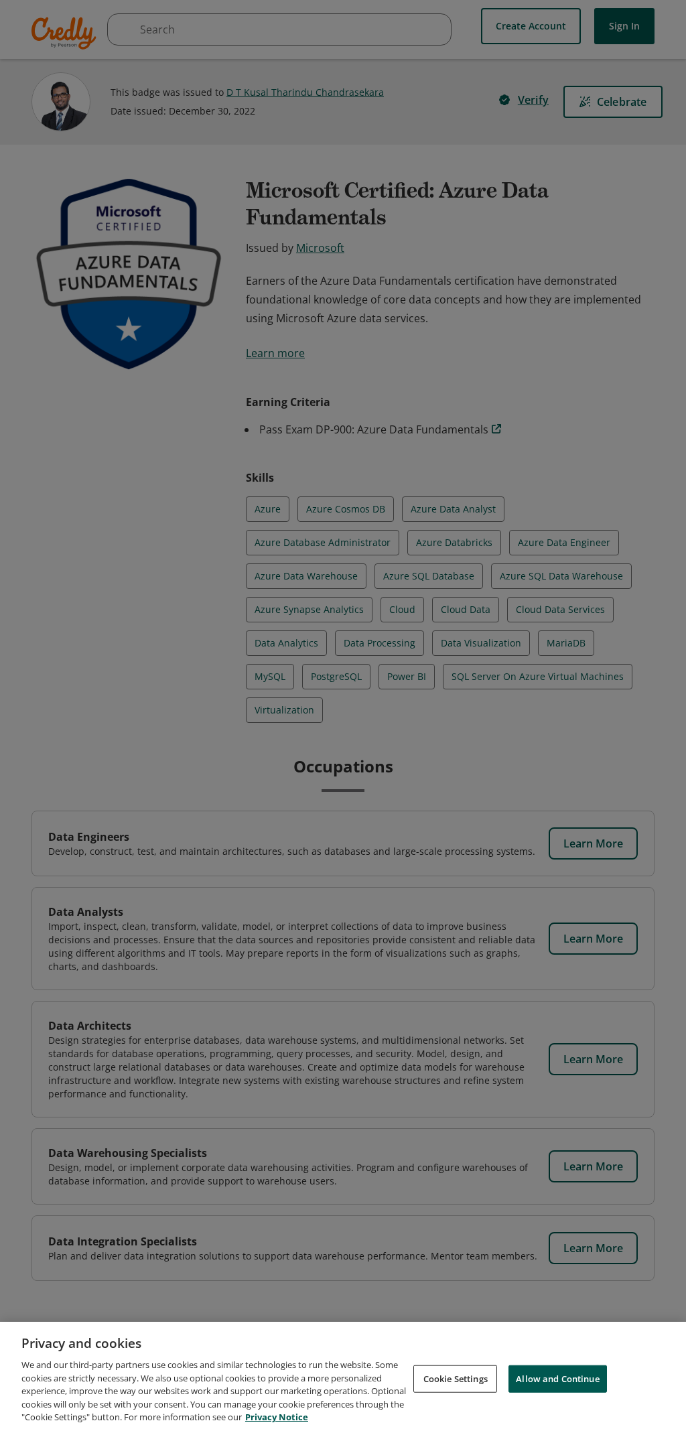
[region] (343, 1376)
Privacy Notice (276, 1417)
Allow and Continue (557, 1378)
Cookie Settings (455, 1378)
